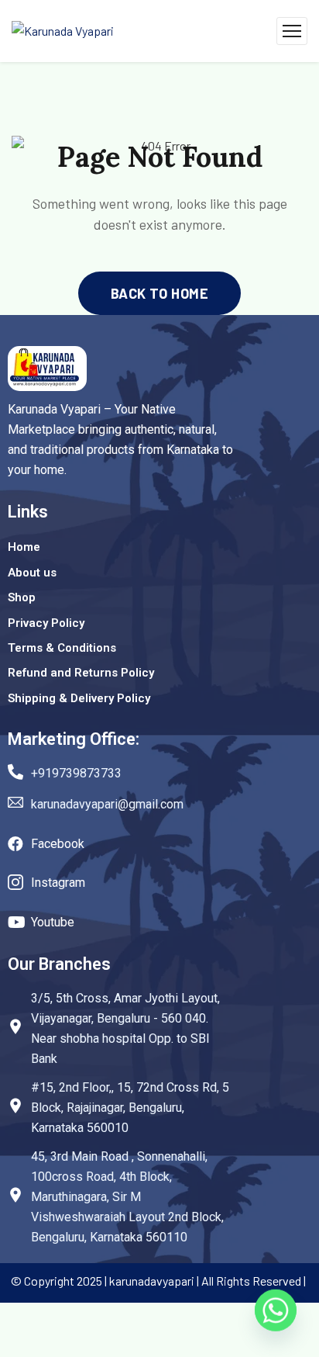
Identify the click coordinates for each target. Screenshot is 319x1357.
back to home (159, 293)
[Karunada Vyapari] (63, 31)
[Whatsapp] (276, 1317)
